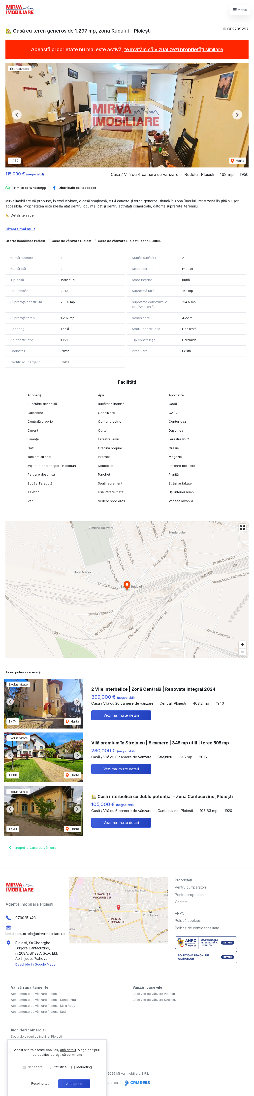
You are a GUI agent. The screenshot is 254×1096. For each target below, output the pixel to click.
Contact (181, 902)
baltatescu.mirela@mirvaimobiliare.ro (35, 934)
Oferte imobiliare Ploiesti (25, 241)
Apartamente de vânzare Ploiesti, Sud (38, 1012)
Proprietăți (183, 880)
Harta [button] (239, 160)
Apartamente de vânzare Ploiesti (35, 994)
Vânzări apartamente (29, 987)
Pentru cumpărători (190, 887)
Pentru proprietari (189, 895)
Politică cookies (188, 920)
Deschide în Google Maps (35, 964)
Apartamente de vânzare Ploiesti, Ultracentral (44, 1000)
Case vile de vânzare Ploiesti (153, 994)
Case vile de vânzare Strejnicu (154, 1000)
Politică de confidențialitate (197, 928)
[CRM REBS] (137, 1083)
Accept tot (74, 1084)
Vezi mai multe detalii (121, 715)
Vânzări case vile (147, 987)
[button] (17, 115)
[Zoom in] (242, 644)
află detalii (68, 1050)
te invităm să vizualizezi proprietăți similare (173, 49)
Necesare (35, 1067)
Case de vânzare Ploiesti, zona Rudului (130, 241)
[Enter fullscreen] (242, 527)
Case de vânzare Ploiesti (72, 241)
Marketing (84, 1067)
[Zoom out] (242, 651)
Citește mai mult (20, 229)
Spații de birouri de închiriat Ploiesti (36, 1036)
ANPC (179, 913)
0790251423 (25, 918)
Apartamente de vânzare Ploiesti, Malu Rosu (43, 1006)
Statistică (59, 1067)
